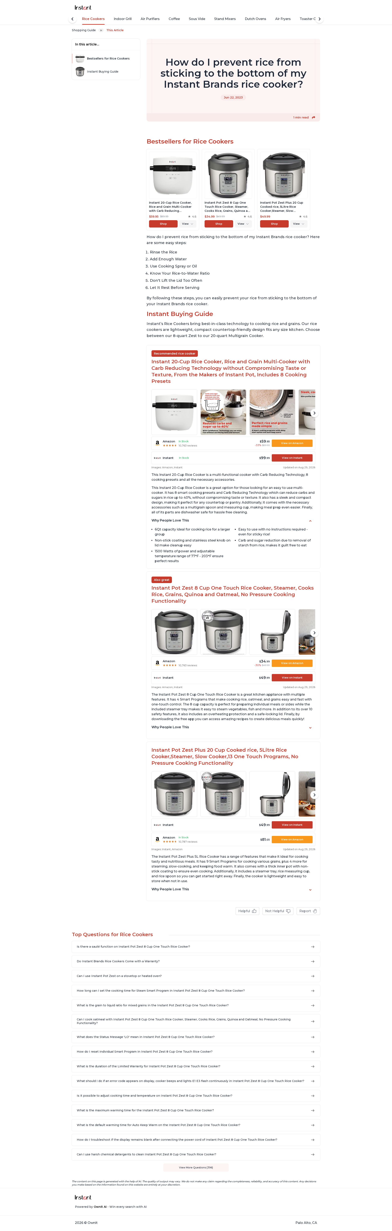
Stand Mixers (225, 19)
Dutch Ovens (255, 19)
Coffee (174, 19)
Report (305, 911)
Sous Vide (197, 19)
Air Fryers (283, 19)
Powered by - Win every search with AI (111, 1207)
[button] (313, 117)
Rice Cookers (93, 19)
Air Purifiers (150, 19)
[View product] (173, 189)
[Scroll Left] (72, 19)
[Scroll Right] (319, 19)
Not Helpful (274, 911)
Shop (163, 223)
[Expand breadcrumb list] (101, 30)
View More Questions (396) (196, 1167)
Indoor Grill (123, 19)
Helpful (244, 911)
